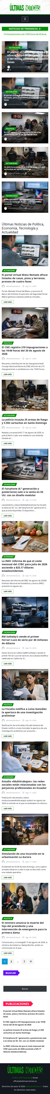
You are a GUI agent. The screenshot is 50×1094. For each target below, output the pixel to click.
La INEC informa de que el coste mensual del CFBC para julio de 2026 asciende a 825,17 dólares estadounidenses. (24, 566)
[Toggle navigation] (25, 19)
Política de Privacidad (21, 1077)
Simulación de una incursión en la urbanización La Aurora (23, 855)
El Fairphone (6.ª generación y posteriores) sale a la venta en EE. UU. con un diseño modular (23, 201)
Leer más (8, 302)
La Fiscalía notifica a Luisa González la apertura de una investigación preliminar (24, 712)
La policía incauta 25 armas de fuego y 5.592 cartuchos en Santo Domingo (24, 168)
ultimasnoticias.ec (33, 1086)
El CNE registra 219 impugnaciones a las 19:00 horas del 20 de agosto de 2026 (22, 57)
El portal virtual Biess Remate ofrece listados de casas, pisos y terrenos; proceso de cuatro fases (24, 97)
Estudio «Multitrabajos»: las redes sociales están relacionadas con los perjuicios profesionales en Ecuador (24, 785)
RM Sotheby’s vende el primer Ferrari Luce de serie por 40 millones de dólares (25, 640)
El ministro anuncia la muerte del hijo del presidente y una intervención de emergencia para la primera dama (24, 927)
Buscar (11, 973)
